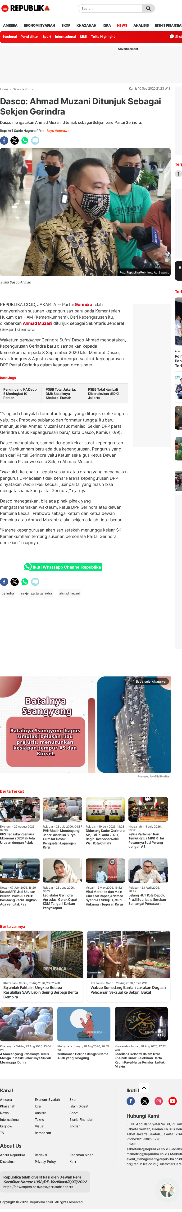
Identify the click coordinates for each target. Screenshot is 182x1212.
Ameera (6, 1099)
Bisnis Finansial (80, 1119)
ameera (10, 25)
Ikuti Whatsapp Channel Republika (67, 567)
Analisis (40, 1113)
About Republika (12, 1155)
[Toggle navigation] (5, 8)
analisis (141, 25)
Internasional (65, 36)
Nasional (10, 36)
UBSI (83, 36)
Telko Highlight (103, 36)
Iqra (38, 1106)
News (17, 89)
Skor (72, 1099)
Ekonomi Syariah (39, 25)
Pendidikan (29, 36)
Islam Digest (78, 1106)
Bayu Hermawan (58, 131)
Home (4, 89)
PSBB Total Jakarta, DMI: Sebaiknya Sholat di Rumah (61, 393)
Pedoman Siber (80, 1155)
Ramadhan (43, 1133)
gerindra (8, 593)
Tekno (39, 1119)
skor (65, 25)
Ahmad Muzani (37, 323)
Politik (29, 89)
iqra (107, 25)
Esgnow (6, 1126)
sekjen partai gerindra (36, 593)
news (122, 25)
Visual (39, 1126)
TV (2, 1133)
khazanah (86, 25)
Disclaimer (8, 1161)
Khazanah (7, 1106)
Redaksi (41, 1155)
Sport (46, 36)
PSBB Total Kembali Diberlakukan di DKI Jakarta (103, 393)
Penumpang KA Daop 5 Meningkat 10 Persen (19, 393)
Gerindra (83, 304)
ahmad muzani (69, 593)
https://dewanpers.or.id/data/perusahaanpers (38, 1187)
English (74, 1126)
